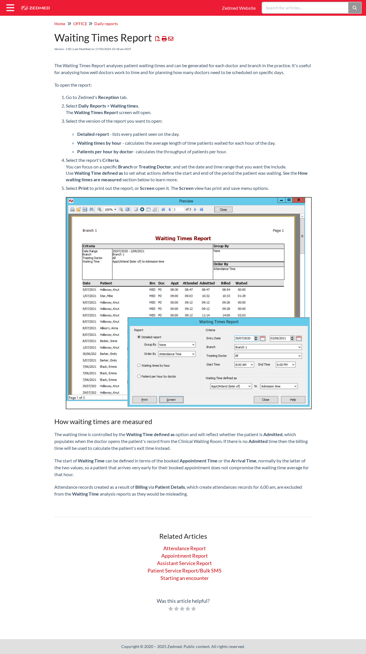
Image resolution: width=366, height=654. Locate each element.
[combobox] (305, 8)
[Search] (355, 8)
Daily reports (106, 23)
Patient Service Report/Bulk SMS (185, 570)
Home (59, 23)
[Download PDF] (158, 38)
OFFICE (80, 23)
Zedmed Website (239, 8)
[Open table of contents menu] (11, 7)
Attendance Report (184, 548)
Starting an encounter (184, 578)
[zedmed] (37, 5)
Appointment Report (184, 555)
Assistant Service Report (184, 563)
